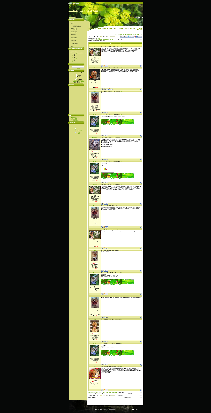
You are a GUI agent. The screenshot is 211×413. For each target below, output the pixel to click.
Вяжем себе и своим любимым (76, 52)
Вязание (72, 51)
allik (95, 366)
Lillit (95, 67)
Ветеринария (114, 39)
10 (106, 36)
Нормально (79, 79)
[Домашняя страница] (106, 66)
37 (121, 184)
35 (121, 137)
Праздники (72, 55)
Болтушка (72, 61)
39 (121, 229)
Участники (125, 34)
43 (121, 319)
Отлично (79, 74)
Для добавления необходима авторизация (78, 112)
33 (121, 91)
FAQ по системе (74, 119)
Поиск (137, 34)
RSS (141, 34)
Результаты (74, 81)
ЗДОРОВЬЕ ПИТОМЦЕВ (107, 39)
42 (121, 295)
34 (121, 114)
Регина (98, 38)
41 (121, 272)
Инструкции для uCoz (75, 120)
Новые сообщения (118, 34)
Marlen (94, 91)
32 (121, 67)
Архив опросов (81, 81)
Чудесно (79, 77)
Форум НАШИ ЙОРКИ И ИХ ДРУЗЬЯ (95, 39)
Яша (95, 319)
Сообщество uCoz (75, 118)
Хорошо (79, 75)
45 (121, 366)
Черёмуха (95, 46)
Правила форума (132, 34)
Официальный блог (75, 117)
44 (121, 343)
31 (121, 46)
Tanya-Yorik (94, 137)
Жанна (94, 250)
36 (121, 161)
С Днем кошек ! (74, 56)
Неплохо (79, 76)
